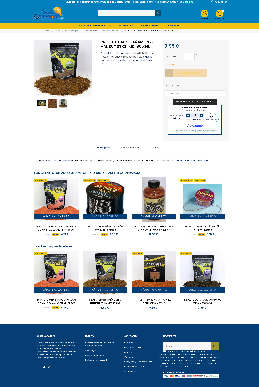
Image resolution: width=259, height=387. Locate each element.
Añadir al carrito (189, 73)
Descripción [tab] (103, 147)
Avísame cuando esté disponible (195, 101)
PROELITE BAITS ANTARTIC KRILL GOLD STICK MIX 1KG (154, 301)
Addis (181, 372)
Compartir (167, 85)
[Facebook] (39, 367)
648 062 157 (221, 2)
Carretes (128, 342)
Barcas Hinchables (133, 347)
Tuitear (172, 85)
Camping (128, 357)
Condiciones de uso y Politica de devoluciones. (99, 344)
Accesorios (129, 371)
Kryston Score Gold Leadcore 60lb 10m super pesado (105, 228)
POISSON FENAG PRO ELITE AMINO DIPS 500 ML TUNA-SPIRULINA (154, 228)
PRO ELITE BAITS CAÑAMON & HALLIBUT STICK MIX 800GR (105, 301)
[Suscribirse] (215, 346)
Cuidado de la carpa (134, 366)
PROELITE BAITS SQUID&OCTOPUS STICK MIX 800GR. (202, 301)
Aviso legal (90, 350)
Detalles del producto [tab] (129, 147)
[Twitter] (44, 367)
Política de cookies (94, 355)
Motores (128, 352)
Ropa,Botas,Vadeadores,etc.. (138, 361)
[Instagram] (48, 367)
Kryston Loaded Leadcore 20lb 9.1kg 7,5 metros (202, 228)
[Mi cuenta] (204, 13)
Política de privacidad (96, 360)
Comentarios (155, 147)
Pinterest (178, 85)
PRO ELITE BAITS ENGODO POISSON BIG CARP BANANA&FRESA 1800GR (56, 228)
